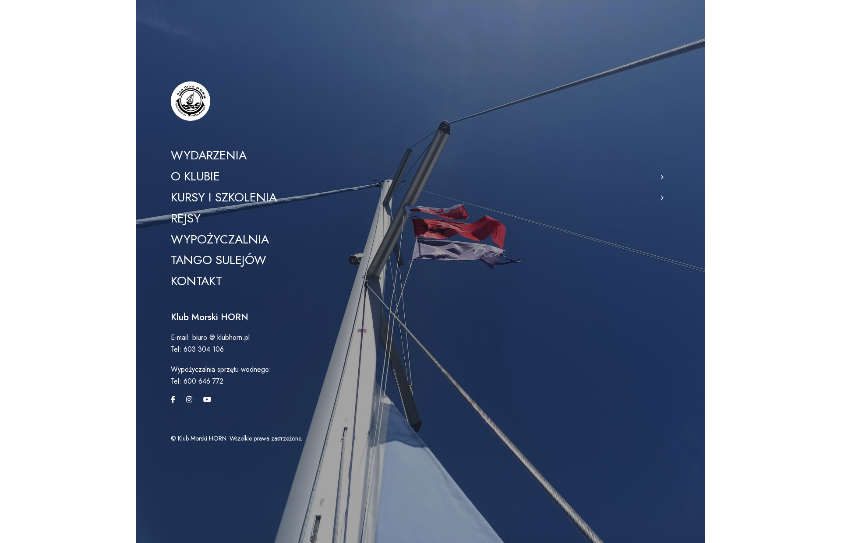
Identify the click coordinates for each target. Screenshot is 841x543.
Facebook (173, 399)
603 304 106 (204, 349)
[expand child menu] (661, 176)
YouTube (207, 399)
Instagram (189, 399)
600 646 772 (202, 381)
